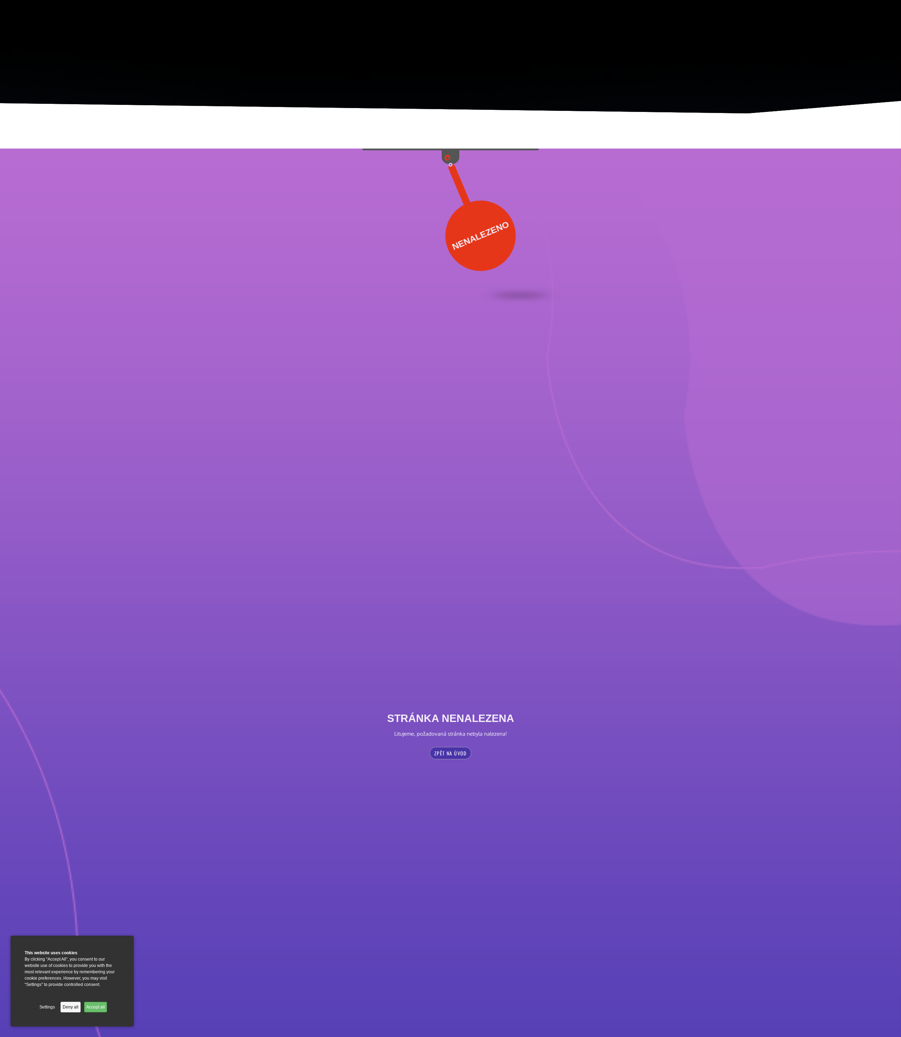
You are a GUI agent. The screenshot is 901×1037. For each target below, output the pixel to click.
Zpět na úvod (450, 753)
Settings (47, 1007)
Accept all (95, 1007)
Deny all (70, 1007)
